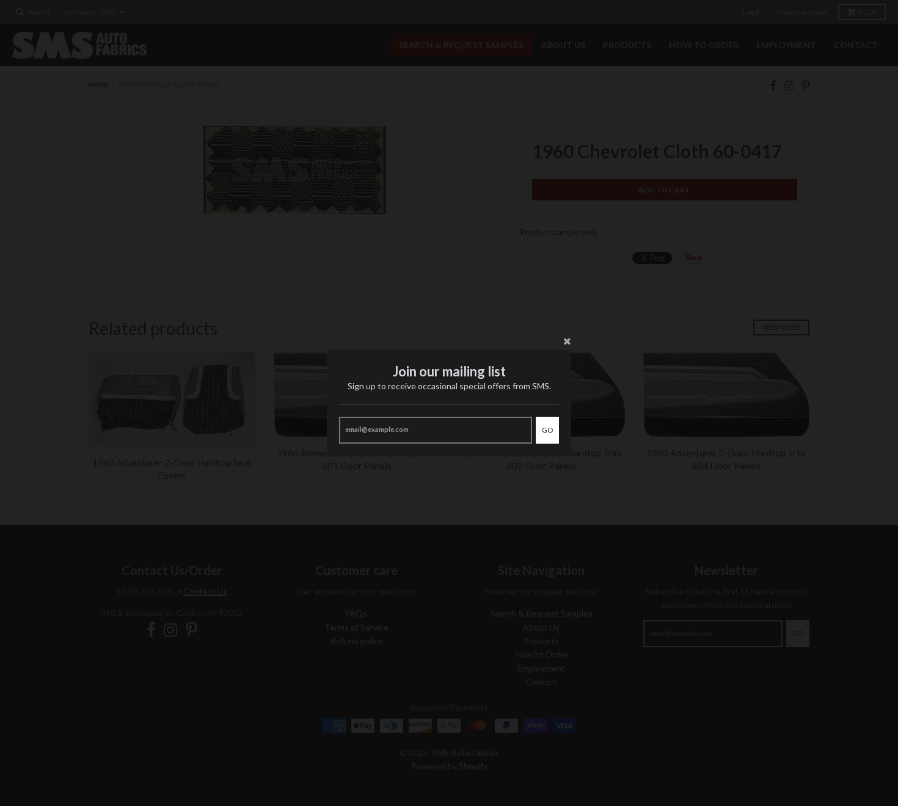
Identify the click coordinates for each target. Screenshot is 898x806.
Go (547, 430)
